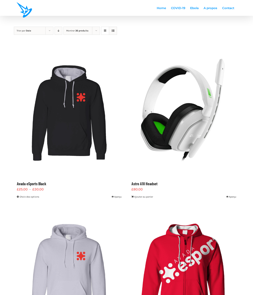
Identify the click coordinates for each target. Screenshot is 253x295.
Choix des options (29, 196)
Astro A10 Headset (144, 183)
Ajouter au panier (143, 196)
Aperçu (118, 196)
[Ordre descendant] (58, 31)
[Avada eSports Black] (69, 112)
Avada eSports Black (31, 183)
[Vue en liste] (113, 31)
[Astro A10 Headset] (183, 112)
